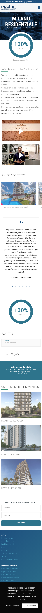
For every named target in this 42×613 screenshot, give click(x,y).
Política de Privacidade (9, 560)
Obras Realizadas (7, 541)
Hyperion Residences (9, 572)
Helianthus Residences (9, 568)
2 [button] (16, 287)
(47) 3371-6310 (17, 2)
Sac (4, 556)
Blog (3, 547)
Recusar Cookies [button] (12, 606)
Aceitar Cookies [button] (29, 606)
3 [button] (19, 287)
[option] (21, 195)
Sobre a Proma (7, 538)
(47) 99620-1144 (30, 2)
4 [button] (23, 287)
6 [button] (30, 287)
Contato (4, 550)
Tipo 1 (10, 341)
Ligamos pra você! (10, 553)
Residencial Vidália (8, 575)
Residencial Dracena (8, 581)
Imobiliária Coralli (7, 544)
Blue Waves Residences (10, 578)
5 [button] (26, 287)
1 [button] (12, 287)
